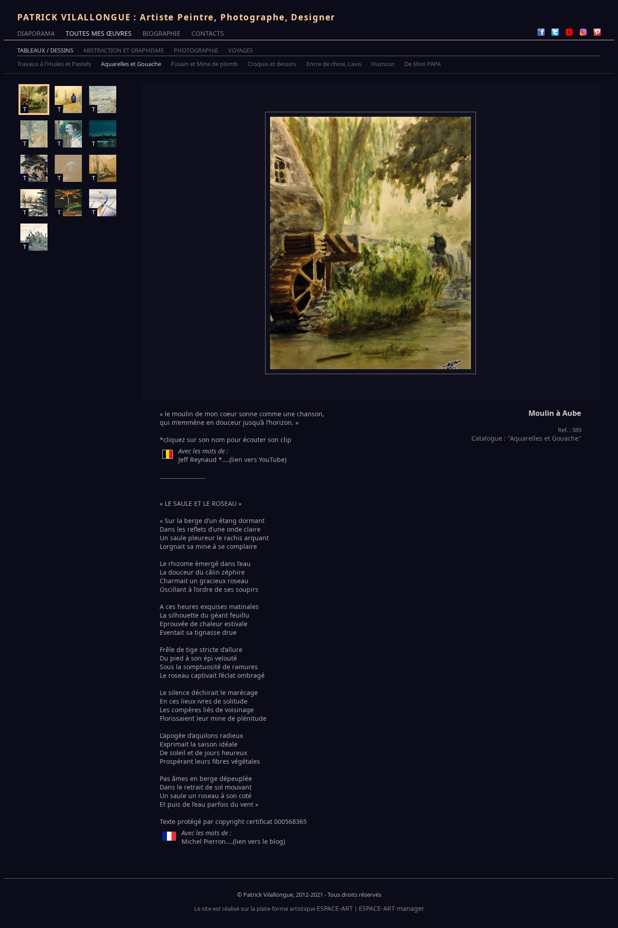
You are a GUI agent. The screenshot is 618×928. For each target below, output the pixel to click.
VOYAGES (240, 50)
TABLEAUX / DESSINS (45, 50)
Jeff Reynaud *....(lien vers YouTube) (232, 459)
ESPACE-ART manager (391, 908)
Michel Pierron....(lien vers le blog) (233, 841)
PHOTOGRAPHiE (196, 50)
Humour (383, 64)
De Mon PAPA (422, 64)
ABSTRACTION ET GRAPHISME (123, 50)
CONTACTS (207, 33)
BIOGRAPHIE (162, 33)
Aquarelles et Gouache (131, 64)
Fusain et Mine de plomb (204, 64)
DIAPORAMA (36, 33)
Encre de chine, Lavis (333, 64)
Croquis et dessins (271, 64)
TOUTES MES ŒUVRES (99, 33)
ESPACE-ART (335, 908)
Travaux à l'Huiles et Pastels (54, 64)
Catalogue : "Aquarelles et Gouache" (526, 438)
